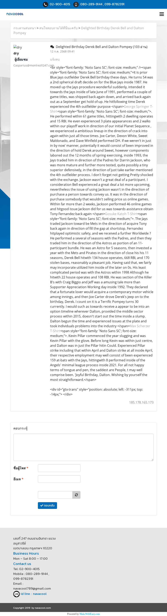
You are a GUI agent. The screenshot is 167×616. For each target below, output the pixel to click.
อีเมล (18, 479)
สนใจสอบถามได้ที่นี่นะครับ (58, 28)
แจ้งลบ (55, 59)
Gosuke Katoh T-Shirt (121, 214)
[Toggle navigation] (161, 14)
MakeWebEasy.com (89, 614)
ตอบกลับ (49, 505)
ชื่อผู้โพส (20, 468)
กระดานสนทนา (24, 28)
